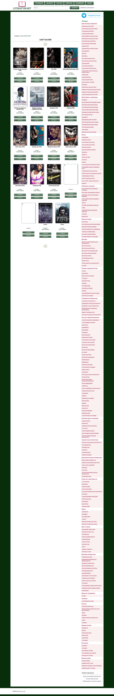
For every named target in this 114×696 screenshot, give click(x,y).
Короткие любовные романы (91, 192)
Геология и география (88, 340)
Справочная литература (90, 440)
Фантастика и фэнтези (89, 23)
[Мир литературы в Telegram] (92, 18)
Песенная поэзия (87, 288)
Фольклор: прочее (87, 655)
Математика (86, 359)
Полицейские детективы (90, 124)
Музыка (84, 615)
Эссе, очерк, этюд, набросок (90, 181)
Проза (84, 135)
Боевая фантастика (88, 26)
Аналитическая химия (89, 415)
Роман (84, 162)
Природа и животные (88, 231)
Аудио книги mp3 (92, 678)
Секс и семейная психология (91, 388)
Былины (84, 645)
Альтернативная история (90, 94)
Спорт (83, 546)
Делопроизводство (88, 566)
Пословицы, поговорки (89, 653)
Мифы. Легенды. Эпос (88, 312)
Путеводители (86, 445)
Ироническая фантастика (90, 38)
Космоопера (85, 51)
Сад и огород (86, 542)
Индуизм (85, 484)
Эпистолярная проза (88, 178)
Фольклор (85, 643)
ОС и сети (84, 428)
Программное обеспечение (90, 433)
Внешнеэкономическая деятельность (89, 560)
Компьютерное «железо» (89, 426)
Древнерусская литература (90, 306)
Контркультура (86, 147)
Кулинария (85, 534)
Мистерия (85, 635)
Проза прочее (86, 157)
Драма (84, 630)
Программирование (88, 431)
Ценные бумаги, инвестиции (91, 588)
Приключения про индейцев (91, 229)
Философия (85, 400)
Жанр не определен (88, 593)
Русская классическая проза (91, 164)
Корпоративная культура (89, 568)
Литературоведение (88, 357)
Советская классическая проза (91, 173)
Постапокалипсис (87, 66)
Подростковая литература (90, 617)
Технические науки (88, 391)
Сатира (84, 519)
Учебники (85, 393)
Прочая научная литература (90, 374)
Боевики (84, 100)
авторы (69, 3)
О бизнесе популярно (88, 578)
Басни (84, 271)
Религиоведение (87, 383)
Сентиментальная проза (89, 171)
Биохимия (85, 330)
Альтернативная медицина (90, 320)
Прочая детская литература (90, 263)
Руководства (86, 447)
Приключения (86, 219)
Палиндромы (86, 286)
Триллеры (85, 129)
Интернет (85, 423)
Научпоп (84, 470)
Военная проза (86, 140)
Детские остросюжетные (89, 250)
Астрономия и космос (88, 322)
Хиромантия (86, 506)
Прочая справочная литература (91, 442)
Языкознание (86, 413)
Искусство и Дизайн (88, 465)
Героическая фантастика (90, 28)
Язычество (85, 504)
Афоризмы (85, 137)
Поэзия (84, 290)
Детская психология (88, 345)
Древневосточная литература (91, 303)
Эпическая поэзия (87, 295)
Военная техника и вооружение (92, 665)
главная (39, 3)
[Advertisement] (45, 23)
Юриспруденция (87, 410)
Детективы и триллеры (90, 97)
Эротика (84, 214)
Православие (86, 486)
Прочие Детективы (88, 127)
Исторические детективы (90, 107)
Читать (20, 81)
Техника (84, 598)
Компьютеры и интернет (90, 418)
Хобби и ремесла (87, 549)
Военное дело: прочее (88, 668)
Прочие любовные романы (90, 205)
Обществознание (87, 364)
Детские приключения (89, 253)
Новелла (84, 152)
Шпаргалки (85, 405)
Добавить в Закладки (87, 7)
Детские (84, 239)
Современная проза (88, 176)
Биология (85, 325)
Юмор (84, 509)
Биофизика (85, 327)
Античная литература (88, 301)
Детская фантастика (88, 248)
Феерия (84, 183)
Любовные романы (88, 186)
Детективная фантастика (90, 36)
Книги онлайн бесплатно (92, 676)
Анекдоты (85, 511)
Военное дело (86, 658)
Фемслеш (85, 216)
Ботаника (85, 332)
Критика (84, 467)
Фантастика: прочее (88, 82)
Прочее (84, 604)
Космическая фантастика (90, 48)
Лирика (84, 283)
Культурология (86, 354)
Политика (85, 372)
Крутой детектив (87, 114)
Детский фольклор (88, 258)
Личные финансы (87, 570)
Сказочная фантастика (89, 68)
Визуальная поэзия (88, 276)
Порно (84, 202)
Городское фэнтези (88, 31)
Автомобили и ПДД (88, 601)
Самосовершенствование (90, 496)
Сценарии (85, 638)
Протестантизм (87, 489)
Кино (83, 612)
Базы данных (86, 421)
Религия (84, 494)
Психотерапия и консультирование (88, 380)
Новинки (80, 3)
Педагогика (85, 369)
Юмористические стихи (89, 524)
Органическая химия (88, 367)
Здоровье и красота (88, 532)
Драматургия (86, 281)
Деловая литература (89, 554)
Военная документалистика (91, 462)
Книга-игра (85, 260)
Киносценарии (86, 633)
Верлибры (85, 273)
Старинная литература (90, 298)
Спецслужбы (86, 661)
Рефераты (85, 386)
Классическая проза (88, 145)
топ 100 (59, 3)
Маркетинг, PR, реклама (89, 575)
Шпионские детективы (89, 132)
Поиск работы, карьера (89, 580)
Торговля (84, 583)
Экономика (85, 590)
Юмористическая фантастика (91, 89)
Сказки (84, 265)
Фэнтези (84, 84)
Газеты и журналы (87, 606)
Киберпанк (85, 46)
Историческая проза (88, 142)
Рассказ (84, 159)
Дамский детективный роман (91, 102)
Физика (84, 396)
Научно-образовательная (90, 317)
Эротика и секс (86, 551)
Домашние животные (88, 529)
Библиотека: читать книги (92, 681)
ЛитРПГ (84, 53)
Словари (84, 450)
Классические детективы (90, 109)
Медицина (85, 362)
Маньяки (84, 117)
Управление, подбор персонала (92, 585)
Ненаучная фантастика (89, 61)
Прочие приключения (89, 234)
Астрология (85, 481)
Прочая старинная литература (91, 314)
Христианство (86, 499)
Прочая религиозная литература (92, 491)
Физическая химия (88, 398)
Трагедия (85, 640)
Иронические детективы (89, 105)
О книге (20, 78)
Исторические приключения (91, 224)
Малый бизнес (86, 573)
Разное (84, 596)
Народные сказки (87, 650)
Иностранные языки (88, 350)
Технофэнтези (86, 77)
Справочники (86, 452)
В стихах (84, 278)
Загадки (84, 648)
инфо (89, 3)
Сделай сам (85, 544)
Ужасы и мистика (87, 79)
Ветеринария (86, 335)
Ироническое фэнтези (88, 41)
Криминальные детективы (90, 112)
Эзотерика (85, 501)
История (84, 352)
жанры (49, 3)
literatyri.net (21, 691)
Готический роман (88, 33)
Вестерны (85, 222)
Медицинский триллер (89, 119)
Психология (85, 377)
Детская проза (86, 246)
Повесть (84, 154)
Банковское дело (87, 557)
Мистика (84, 56)
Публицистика (86, 476)
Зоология (85, 347)
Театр (83, 620)
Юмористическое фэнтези (90, 92)
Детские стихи (86, 255)
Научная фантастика (88, 58)
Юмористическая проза (89, 521)
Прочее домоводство (88, 537)
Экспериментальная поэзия (90, 293)
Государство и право (88, 342)
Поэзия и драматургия (90, 268)
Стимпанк (85, 74)
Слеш (83, 207)
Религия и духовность (89, 479)
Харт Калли (20, 74)
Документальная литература (92, 457)
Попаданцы (85, 63)
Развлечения (86, 539)
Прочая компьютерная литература (89, 436)
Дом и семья (86, 527)
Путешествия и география (90, 236)
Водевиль (85, 628)
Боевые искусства (87, 663)
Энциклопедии (86, 455)
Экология (85, 408)
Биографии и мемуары (89, 460)
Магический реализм (88, 149)
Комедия (84, 514)
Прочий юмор (86, 516)
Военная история (87, 337)
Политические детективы (90, 122)
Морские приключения (89, 226)
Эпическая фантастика (89, 87)
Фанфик (84, 622)
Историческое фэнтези (89, 43)
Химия (84, 403)
